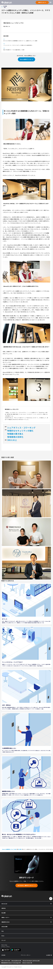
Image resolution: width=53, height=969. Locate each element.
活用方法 (4, 908)
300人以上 (12, 440)
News (3, 935)
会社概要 (48, 955)
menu (50, 2)
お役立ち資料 (5, 926)
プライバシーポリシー (26, 955)
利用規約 (3, 955)
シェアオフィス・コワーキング (21, 427)
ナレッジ (4, 940)
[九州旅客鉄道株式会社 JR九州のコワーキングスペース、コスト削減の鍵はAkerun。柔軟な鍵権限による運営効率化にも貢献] (26, 473)
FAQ (2, 931)
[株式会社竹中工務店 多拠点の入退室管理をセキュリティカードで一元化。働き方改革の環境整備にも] (26, 530)
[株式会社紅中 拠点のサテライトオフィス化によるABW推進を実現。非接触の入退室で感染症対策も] (26, 502)
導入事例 (4, 913)
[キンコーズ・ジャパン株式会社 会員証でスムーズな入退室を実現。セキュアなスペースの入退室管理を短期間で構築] (26, 559)
